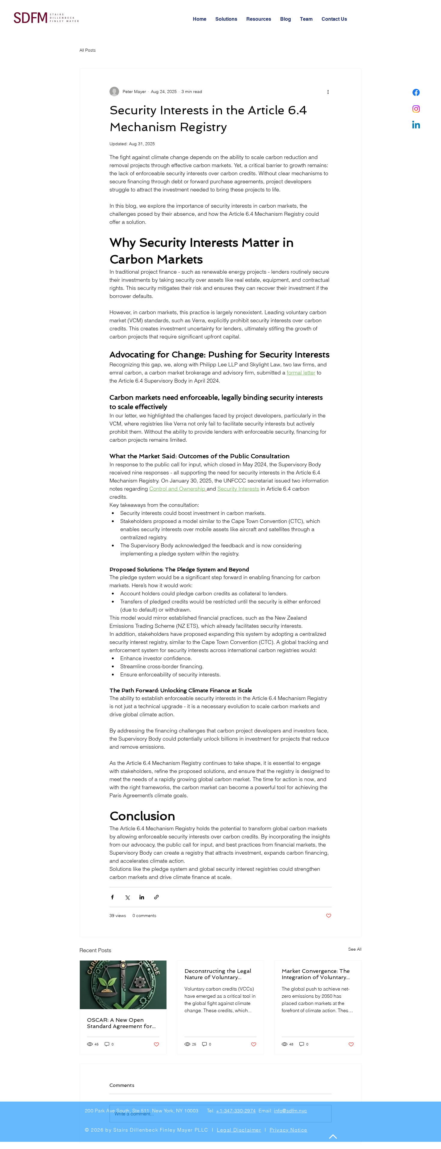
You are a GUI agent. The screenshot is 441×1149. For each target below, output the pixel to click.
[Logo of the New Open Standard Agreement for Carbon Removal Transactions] (123, 985)
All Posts (88, 50)
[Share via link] (156, 897)
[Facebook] (416, 92)
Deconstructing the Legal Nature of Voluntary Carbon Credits (217, 974)
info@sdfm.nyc (290, 1111)
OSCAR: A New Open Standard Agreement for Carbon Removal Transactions (119, 1023)
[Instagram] (416, 109)
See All (355, 949)
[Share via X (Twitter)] (127, 897)
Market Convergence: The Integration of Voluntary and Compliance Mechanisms (316, 974)
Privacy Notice (289, 1130)
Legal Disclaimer (239, 1130)
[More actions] (328, 91)
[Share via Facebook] (112, 897)
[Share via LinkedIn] (142, 897)
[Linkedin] (416, 125)
